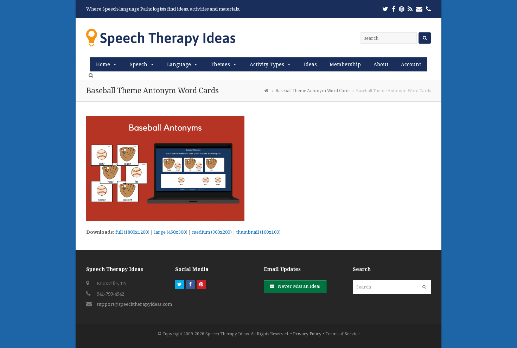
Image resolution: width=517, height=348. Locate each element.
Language (179, 64)
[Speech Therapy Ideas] (160, 37)
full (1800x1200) (132, 232)
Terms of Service (342, 333)
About (381, 64)
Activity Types (267, 64)
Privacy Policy (307, 333)
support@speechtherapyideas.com (134, 304)
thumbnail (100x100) (258, 232)
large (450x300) (170, 232)
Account (411, 64)
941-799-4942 (110, 294)
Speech (138, 64)
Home (103, 64)
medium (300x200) (212, 232)
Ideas (310, 64)
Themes (220, 64)
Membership (345, 64)
